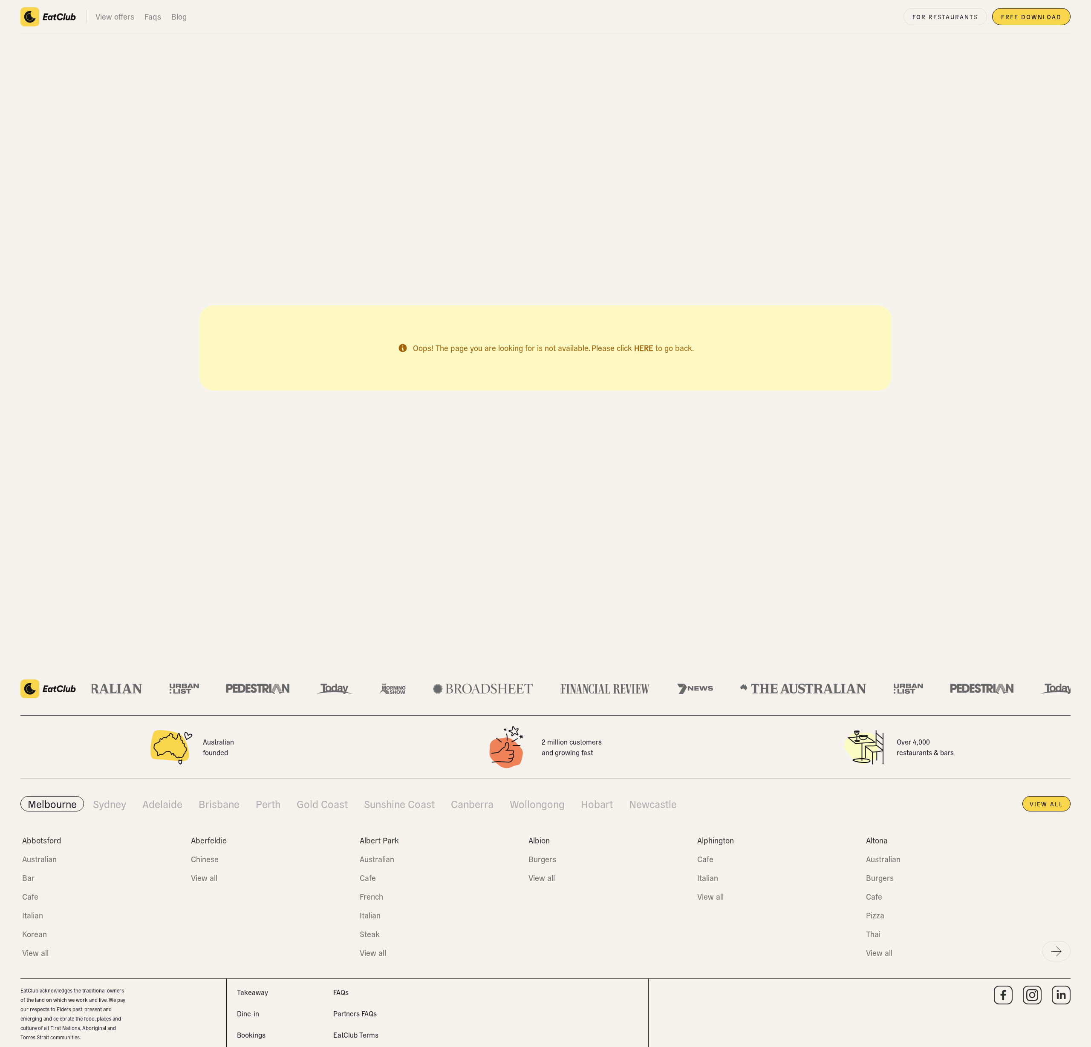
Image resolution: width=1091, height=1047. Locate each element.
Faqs (152, 16)
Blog (179, 16)
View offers (114, 16)
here (643, 348)
